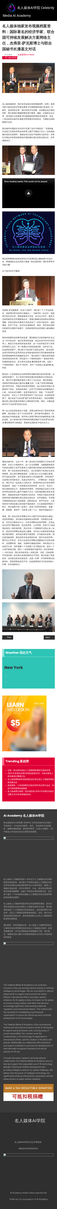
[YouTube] (38, 1132)
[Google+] (28, 1132)
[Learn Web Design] (24, 723)
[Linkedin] (33, 1132)
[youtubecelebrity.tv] (15, 1106)
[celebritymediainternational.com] (41, 1106)
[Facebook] (19, 1132)
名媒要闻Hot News (26, 55)
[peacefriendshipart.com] (41, 1105)
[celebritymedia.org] (15, 1105)
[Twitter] (24, 1132)
